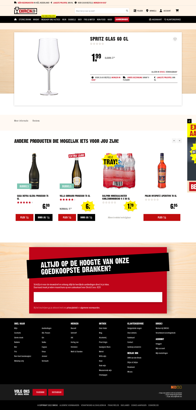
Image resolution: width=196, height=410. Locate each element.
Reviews (36, 120)
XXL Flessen (46, 332)
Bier (15, 346)
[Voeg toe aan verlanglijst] (174, 39)
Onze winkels (132, 332)
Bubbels (17, 342)
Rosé (100, 360)
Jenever (44, 356)
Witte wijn (102, 356)
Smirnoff (74, 332)
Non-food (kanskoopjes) (22, 356)
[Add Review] (109, 202)
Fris (15, 351)
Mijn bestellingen (162, 353)
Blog (100, 332)
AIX (72, 337)
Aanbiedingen (46, 328)
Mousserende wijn (105, 370)
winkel (162, 71)
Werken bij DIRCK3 (162, 328)
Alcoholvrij (102, 337)
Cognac (44, 346)
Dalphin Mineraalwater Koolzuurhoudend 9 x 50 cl (116, 197)
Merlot (101, 351)
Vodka (44, 342)
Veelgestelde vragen (134, 328)
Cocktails (17, 332)
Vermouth (45, 360)
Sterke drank (18, 337)
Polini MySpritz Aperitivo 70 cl (161, 195)
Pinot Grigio (103, 342)
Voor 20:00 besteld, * (92, 2)
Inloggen (159, 343)
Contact (130, 342)
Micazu (129, 371)
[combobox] (102, 11)
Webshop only (19, 360)
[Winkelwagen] (177, 10)
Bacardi (73, 328)
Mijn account (160, 348)
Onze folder (103, 328)
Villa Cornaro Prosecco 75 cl (75, 195)
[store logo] (25, 11)
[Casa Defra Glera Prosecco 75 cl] (34, 171)
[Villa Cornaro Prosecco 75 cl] (76, 171)
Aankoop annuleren (134, 346)
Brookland (131, 367)
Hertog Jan (74, 342)
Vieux (44, 351)
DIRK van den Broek (134, 357)
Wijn (15, 328)
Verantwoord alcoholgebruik (165, 332)
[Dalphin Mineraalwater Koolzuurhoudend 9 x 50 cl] (119, 171)
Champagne (103, 374)
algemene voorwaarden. (90, 307)
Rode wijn (102, 365)
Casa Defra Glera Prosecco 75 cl (32, 197)
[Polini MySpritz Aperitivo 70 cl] (161, 171)
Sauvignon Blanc (105, 346)
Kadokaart (131, 337)
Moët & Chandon (77, 351)
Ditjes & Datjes (132, 362)
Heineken (74, 346)
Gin (43, 337)
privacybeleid (72, 307)
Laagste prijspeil (164, 77)
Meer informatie (21, 120)
